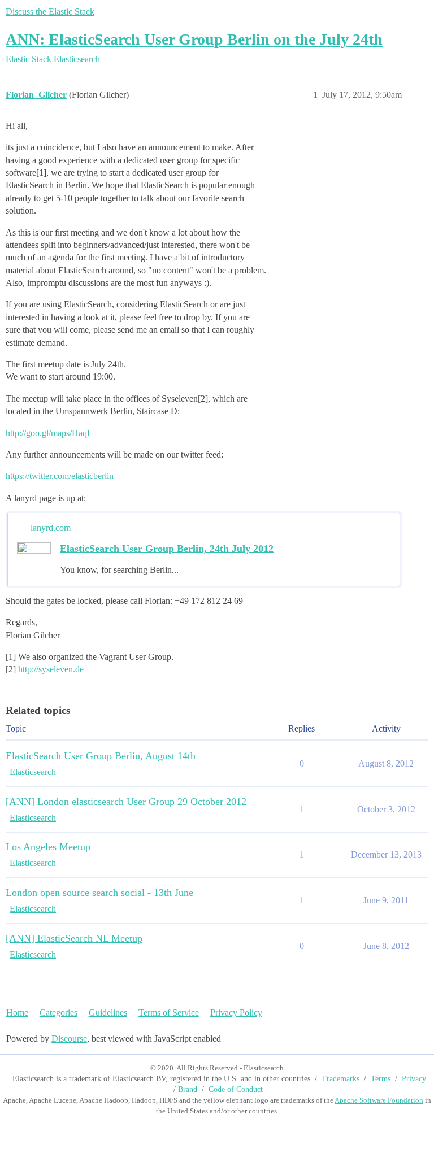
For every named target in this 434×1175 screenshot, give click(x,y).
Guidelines (108, 1012)
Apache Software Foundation (379, 1100)
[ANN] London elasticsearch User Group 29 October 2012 (126, 801)
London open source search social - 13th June (99, 892)
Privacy (414, 1078)
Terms (380, 1078)
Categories (58, 1012)
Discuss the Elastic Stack (50, 11)
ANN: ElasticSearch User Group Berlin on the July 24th (194, 39)
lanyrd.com (51, 528)
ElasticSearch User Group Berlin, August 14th (101, 755)
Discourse (69, 1038)
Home (17, 1012)
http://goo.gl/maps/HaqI (48, 433)
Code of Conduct (236, 1089)
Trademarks (340, 1078)
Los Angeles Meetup (48, 846)
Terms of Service (168, 1012)
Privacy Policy (236, 1012)
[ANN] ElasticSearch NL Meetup (74, 938)
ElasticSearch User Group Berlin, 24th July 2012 (167, 548)
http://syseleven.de (51, 669)
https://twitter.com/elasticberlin (60, 476)
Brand (187, 1089)
